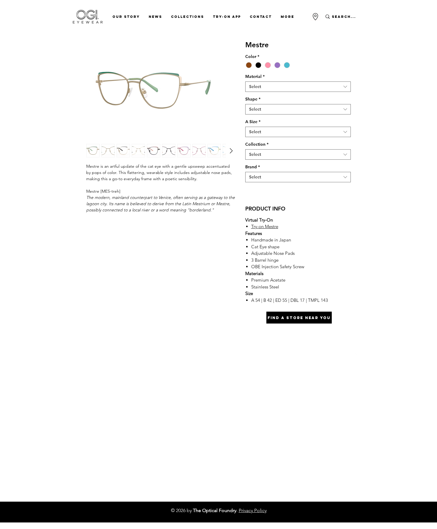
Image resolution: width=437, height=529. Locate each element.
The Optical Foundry (214, 510)
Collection (256, 144)
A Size (252, 121)
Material (255, 76)
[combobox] (298, 86)
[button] (126, 17)
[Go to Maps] (315, 16)
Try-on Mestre (264, 226)
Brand (252, 166)
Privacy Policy (253, 510)
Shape (252, 99)
